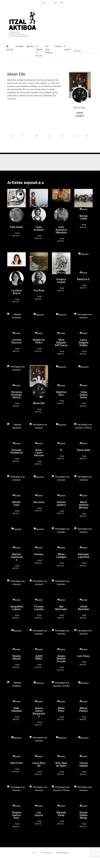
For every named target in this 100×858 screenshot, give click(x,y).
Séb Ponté (16, 763)
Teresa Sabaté (83, 764)
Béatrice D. (83, 279)
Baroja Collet (83, 217)
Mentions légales (62, 853)
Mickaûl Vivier (61, 814)
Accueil (9, 49)
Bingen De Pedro (39, 341)
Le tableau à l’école (39, 51)
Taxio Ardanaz (39, 228)
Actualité (20, 46)
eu (43, 2)
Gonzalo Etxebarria (16, 451)
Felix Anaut (16, 227)
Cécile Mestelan (83, 608)
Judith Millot (39, 657)
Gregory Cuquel (61, 281)
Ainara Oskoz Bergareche (39, 712)
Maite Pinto (61, 709)
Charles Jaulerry (61, 503)
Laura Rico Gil (38, 764)
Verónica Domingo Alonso (16, 394)
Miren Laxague (61, 556)
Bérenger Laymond (83, 556)
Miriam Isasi (16, 503)
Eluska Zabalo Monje (83, 815)
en (62, 2)
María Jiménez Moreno (84, 504)
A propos (67, 48)
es (55, 2)
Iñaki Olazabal (16, 709)
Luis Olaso (83, 656)
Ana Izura (38, 502)
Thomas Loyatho (39, 608)
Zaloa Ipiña (83, 450)
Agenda (29, 46)
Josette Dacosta (16, 341)
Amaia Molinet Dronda (61, 658)
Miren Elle (39, 403)
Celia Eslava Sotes (83, 394)
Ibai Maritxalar (61, 608)
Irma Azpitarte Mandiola (61, 229)
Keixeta (38, 554)
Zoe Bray (38, 290)
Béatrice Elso (61, 393)
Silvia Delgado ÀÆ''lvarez (61, 342)
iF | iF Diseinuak (45, 853)
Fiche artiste (15, 234)
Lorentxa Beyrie (16, 292)
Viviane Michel (16, 657)
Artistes (58, 46)
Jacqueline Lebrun (16, 608)
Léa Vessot (39, 814)
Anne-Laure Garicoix (39, 452)
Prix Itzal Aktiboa (48, 49)
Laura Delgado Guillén (83, 342)
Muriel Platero (83, 709)
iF (61, 450)
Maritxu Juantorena (16, 557)
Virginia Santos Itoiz (16, 815)
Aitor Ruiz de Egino (61, 764)
